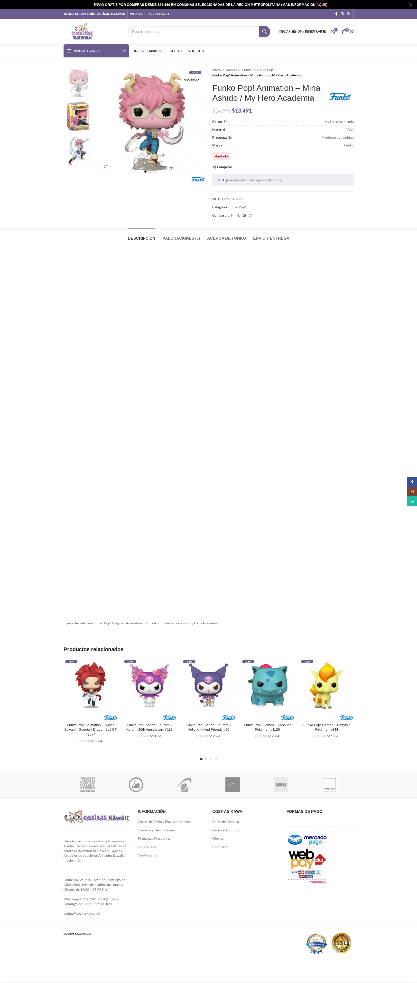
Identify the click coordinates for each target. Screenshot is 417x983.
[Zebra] (88, 785)
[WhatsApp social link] (348, 14)
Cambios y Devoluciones (156, 830)
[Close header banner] (411, 4)
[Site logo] (82, 31)
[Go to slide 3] (155, 171)
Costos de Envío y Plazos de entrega (164, 821)
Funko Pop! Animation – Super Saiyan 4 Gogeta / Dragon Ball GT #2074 (90, 729)
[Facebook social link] (336, 14)
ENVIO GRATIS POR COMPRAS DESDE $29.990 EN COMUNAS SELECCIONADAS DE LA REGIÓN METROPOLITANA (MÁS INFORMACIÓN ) (210, 5)
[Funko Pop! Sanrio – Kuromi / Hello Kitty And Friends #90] (208, 685)
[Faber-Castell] (232, 785)
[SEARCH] (264, 31)
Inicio (216, 70)
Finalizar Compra (225, 830)
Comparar (220, 847)
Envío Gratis (147, 847)
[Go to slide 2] (150, 171)
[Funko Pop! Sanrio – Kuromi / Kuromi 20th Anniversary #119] (149, 685)
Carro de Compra (225, 821)
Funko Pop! (265, 70)
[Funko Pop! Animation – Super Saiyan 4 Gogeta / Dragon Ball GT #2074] (91, 685)
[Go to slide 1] (145, 171)
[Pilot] (184, 785)
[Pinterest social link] (244, 215)
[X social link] (238, 215)
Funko (247, 70)
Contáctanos (147, 855)
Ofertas (218, 838)
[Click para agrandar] (105, 167)
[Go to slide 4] (216, 759)
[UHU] (281, 785)
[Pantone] (329, 785)
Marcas (231, 70)
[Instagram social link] (342, 14)
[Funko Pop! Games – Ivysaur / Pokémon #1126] (268, 685)
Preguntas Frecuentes (154, 838)
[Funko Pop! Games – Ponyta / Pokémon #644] (326, 685)
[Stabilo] (136, 785)
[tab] (141, 235)
